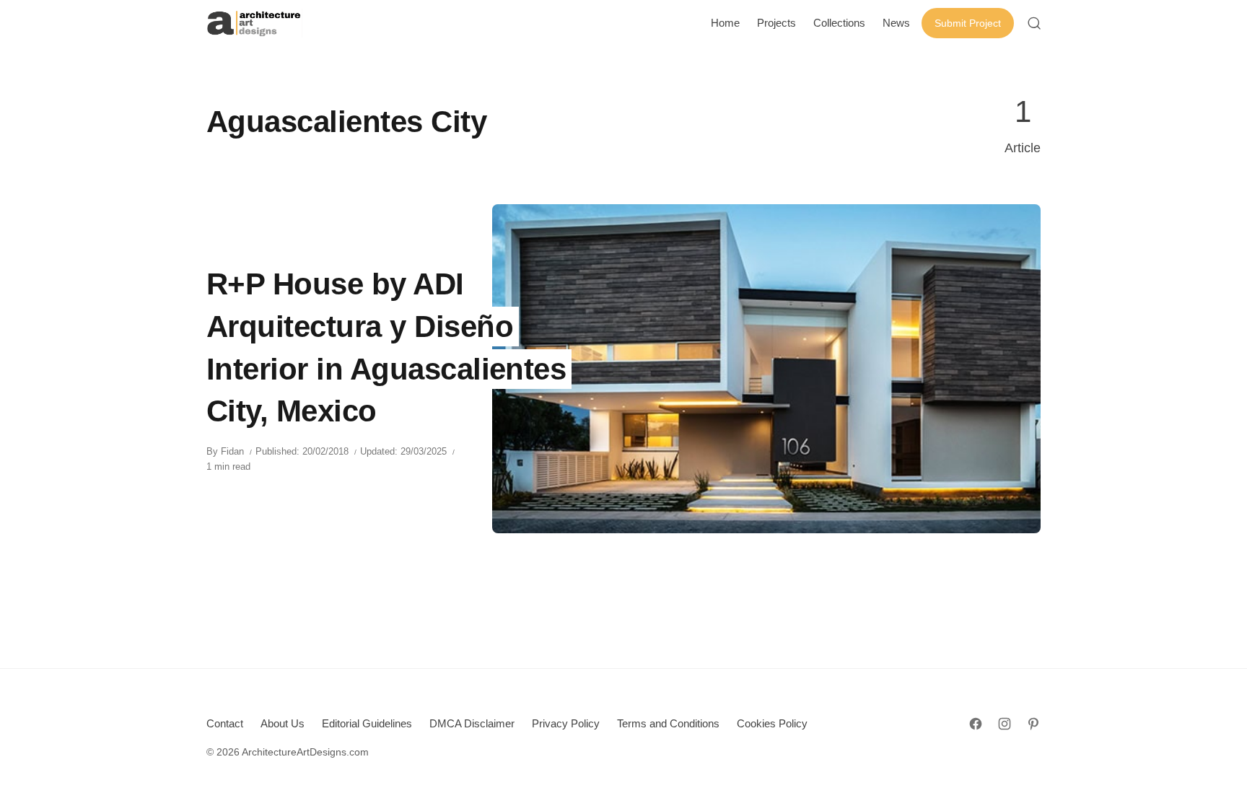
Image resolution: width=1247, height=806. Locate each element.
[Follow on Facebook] (976, 724)
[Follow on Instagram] (1005, 724)
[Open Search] (1034, 23)
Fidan (232, 451)
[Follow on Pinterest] (1033, 724)
